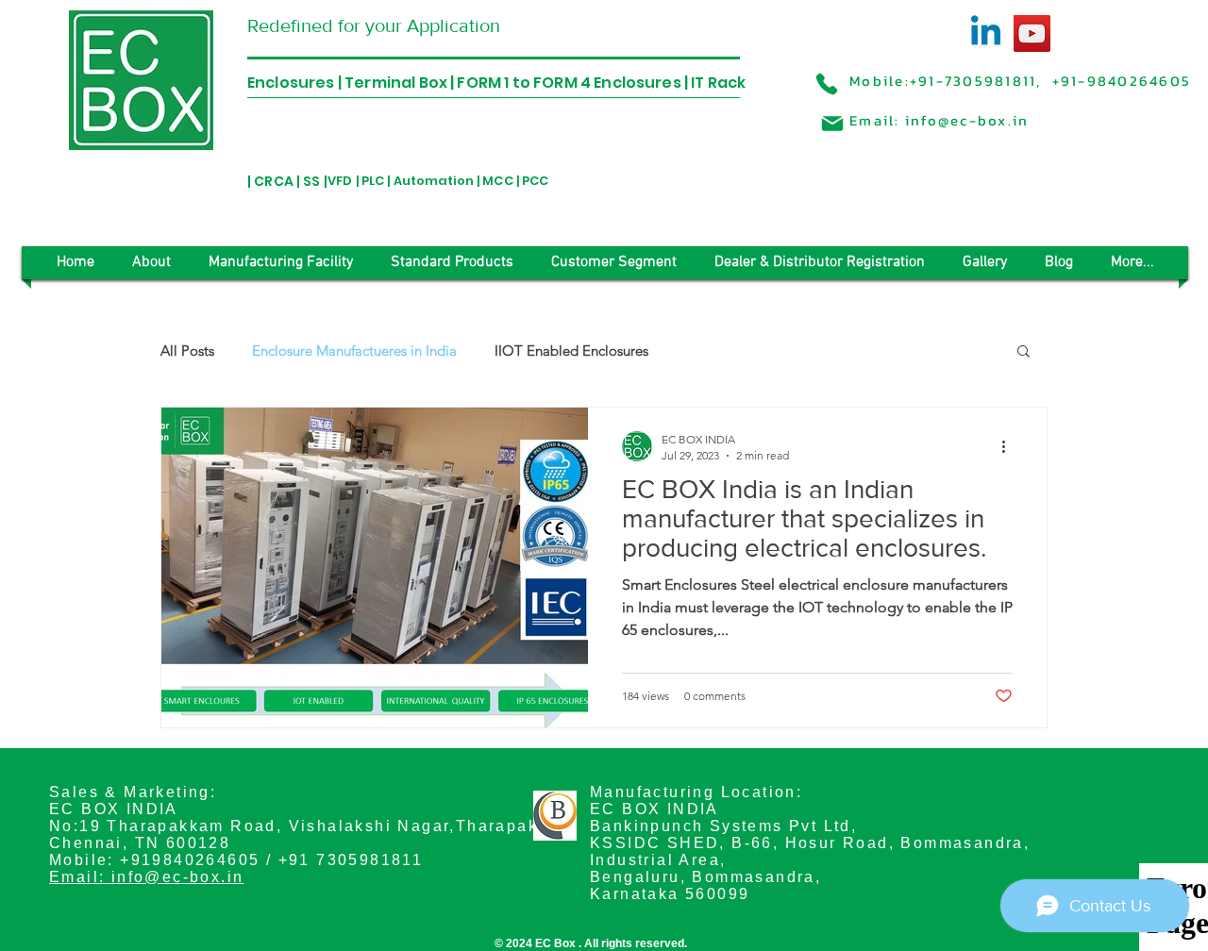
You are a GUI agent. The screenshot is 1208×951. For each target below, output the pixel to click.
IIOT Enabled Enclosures (571, 350)
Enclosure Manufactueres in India (354, 350)
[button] (1023, 352)
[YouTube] (1032, 33)
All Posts (187, 350)
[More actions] (1009, 446)
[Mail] (832, 123)
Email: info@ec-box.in (146, 877)
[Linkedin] (985, 33)
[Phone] (826, 84)
